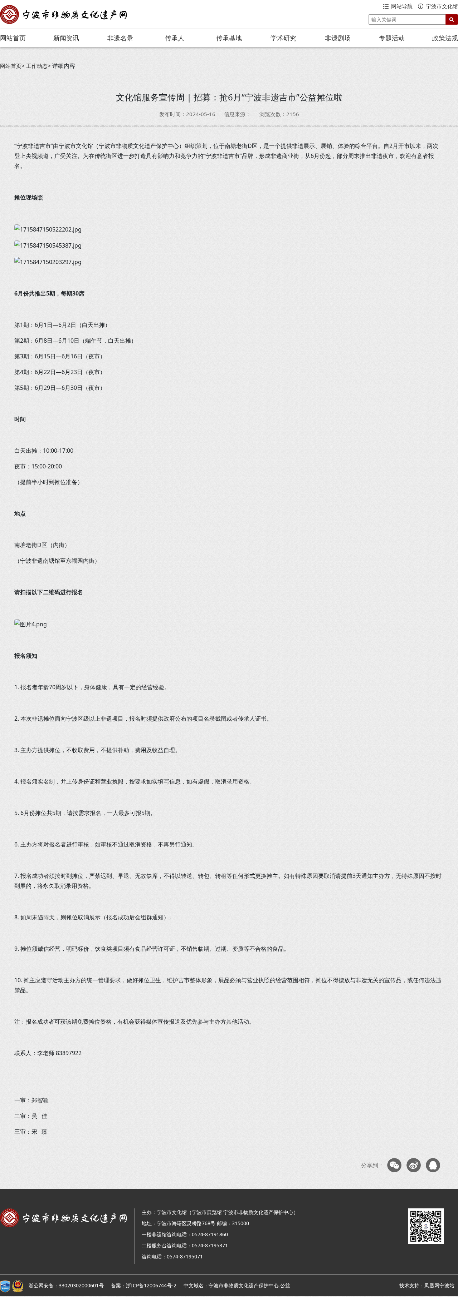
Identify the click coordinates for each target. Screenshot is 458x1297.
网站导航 (402, 6)
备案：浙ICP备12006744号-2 (143, 1285)
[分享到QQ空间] (433, 1165)
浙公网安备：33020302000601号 (66, 1285)
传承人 (174, 38)
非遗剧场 (338, 38)
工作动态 (37, 65)
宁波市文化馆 (442, 6)
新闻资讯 (66, 38)
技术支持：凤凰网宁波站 (426, 1285)
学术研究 (283, 38)
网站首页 (13, 38)
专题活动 (392, 38)
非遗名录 (120, 38)
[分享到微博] (413, 1165)
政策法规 (445, 38)
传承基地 (229, 38)
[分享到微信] (394, 1165)
